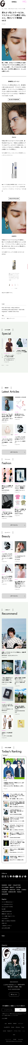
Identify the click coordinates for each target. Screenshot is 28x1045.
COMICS (24, 890)
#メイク (3, 318)
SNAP (9, 885)
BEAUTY (12, 887)
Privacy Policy (20, 1039)
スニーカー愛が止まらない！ (7, 902)
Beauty (6, 8)
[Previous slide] (12, 288)
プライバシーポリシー (17, 1013)
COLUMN (4, 892)
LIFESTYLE (12, 890)
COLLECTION (16, 885)
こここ (23, 1031)
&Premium (18, 1027)
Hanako (12, 1027)
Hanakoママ (9, 1031)
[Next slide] (16, 288)
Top (2, 8)
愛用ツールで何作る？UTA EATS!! (8, 920)
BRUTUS (10, 1023)
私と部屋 (3, 909)
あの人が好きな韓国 (6, 928)
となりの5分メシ (5, 918)
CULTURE (18, 887)
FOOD (18, 890)
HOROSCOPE (12, 892)
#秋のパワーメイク (11, 318)
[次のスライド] (5, 365)
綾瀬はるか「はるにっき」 (7, 913)
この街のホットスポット (7, 925)
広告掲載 (14, 1039)
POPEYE (14, 1023)
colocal (4, 1031)
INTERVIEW (5, 890)
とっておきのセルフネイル (7, 904)
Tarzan (22, 1027)
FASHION (4, 885)
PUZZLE (19, 892)
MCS (14, 1034)
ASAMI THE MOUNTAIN (6, 911)
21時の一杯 (4, 923)
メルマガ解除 (4, 1018)
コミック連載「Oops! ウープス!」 (8, 916)
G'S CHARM (5, 887)
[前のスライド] (3, 365)
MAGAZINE (5, 894)
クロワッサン (20, 1023)
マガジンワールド (8, 1039)
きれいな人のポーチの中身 (7, 906)
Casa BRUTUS (7, 1027)
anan (6, 1023)
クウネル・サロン (17, 1031)
